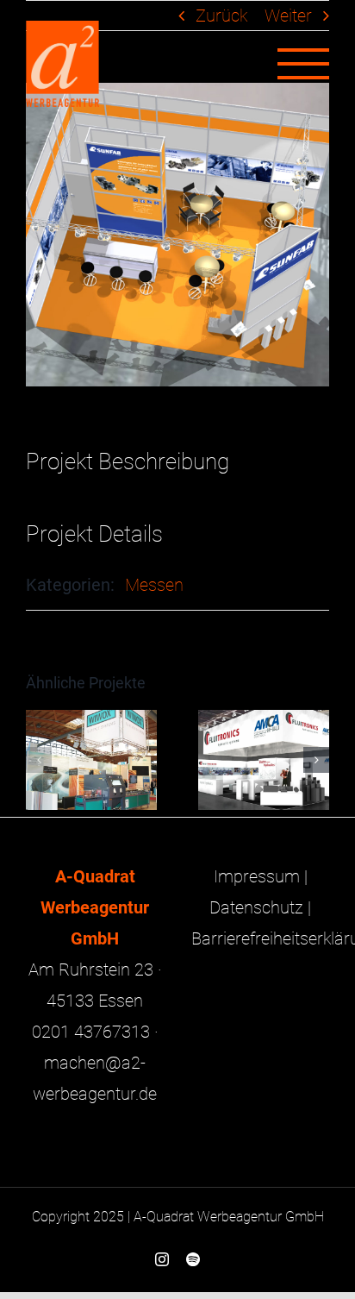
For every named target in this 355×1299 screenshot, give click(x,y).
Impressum (257, 876)
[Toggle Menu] (303, 63)
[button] (39, 760)
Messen (154, 584)
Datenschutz (256, 907)
